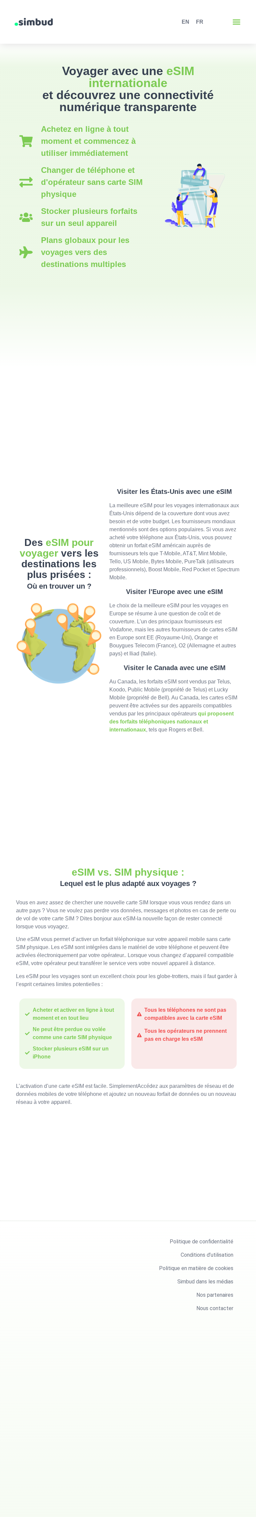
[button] (236, 22)
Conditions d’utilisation (207, 1255)
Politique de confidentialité (201, 1241)
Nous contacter (214, 1308)
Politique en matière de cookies (196, 1268)
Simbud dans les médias (205, 1281)
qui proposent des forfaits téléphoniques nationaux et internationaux (171, 721)
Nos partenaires (214, 1295)
